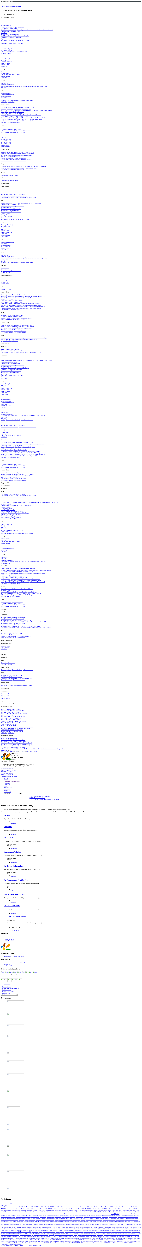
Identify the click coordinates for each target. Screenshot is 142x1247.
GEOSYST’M (77, 1242)
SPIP (134, 1224)
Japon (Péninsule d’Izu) (47, 1239)
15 (116, 1235)
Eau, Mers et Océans (6, 113)
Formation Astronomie (6, 619)
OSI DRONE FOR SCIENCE (9, 727)
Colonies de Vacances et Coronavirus (63, 1211)
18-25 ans (3, 143)
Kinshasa (3, 698)
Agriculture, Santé (5, 122)
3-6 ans (35, 1232)
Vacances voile (25, 1230)
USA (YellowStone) (4, 1239)
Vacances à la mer (132, 1225)
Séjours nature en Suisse (30, 1224)
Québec (117, 1221)
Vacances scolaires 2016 (130, 1228)
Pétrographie (6, 1221)
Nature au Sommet (47, 1218)
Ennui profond (48, 1213)
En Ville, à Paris (22, 1239)
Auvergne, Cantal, (5, 363)
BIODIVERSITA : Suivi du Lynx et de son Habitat (126, 1239)
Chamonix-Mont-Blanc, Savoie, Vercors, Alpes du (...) (15, 502)
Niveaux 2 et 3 (104, 1218)
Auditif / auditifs (51, 1210)
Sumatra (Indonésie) (21, 1225)
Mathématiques (23, 1238)
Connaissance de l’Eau (6, 740)
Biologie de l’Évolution (119, 1236)
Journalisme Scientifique (7, 161)
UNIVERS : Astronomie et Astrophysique (130, 1230)
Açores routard (74, 1206)
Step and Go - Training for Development (30, 1245)
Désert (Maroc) (55, 1238)
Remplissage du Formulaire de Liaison (14, 956)
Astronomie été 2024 (31, 1210)
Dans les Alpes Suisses (6, 194)
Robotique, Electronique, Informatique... (11, 119)
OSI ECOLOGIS (5, 725)
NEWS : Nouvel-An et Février (37, 798)
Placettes (18, 1221)
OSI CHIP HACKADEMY (8, 728)
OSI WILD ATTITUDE (7, 731)
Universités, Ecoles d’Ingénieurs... (9, 595)
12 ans (51, 1238)
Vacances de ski (93, 1227)
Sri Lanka (3, 96)
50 (96, 1238)
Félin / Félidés (108, 1213)
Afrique (99, 1206)
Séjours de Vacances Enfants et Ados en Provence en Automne (121, 1222)
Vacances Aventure (52, 1227)
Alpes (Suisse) (40, 1232)
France (135, 1213)
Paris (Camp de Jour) (39, 1242)
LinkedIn (15, 1233)
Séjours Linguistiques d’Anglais (19, 1224)
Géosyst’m (3, 1215)
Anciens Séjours (5, 180)
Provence (3, 25)
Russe (67, 1222)
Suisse (16, 1225)
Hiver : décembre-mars (6, 132)
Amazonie (129, 1206)
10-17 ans (10, 1235)
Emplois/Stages (61, 749)
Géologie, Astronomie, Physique (9, 297)
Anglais (3, 647)
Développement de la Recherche (7, 1213)
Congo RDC (89, 1211)
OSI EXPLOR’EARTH (7, 721)
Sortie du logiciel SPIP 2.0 (122, 1224)
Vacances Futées (121, 1227)
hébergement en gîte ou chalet (8, 155)
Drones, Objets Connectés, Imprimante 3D (12, 118)
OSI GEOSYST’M (6, 718)
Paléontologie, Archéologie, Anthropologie (12, 296)
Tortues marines (5, 738)
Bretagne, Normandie (6, 511)
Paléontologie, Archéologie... (8, 109)
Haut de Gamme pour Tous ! (48, 749)
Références (7, 964)
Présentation (7, 783)
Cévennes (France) (22, 1211)
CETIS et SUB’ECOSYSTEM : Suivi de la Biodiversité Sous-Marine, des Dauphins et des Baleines (78, 1241)
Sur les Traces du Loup (30, 1225)
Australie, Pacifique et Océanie (9, 533)
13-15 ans (3, 140)
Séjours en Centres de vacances (9, 152)
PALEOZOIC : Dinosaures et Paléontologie (52, 1233)
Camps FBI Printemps (5, 1211)
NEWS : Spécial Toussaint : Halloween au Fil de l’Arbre (44, 799)
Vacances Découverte (100, 1227)
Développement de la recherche (135, 1211)
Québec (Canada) (107, 1238)
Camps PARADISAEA (10, 940)
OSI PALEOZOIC (6, 719)
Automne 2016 (77, 1210)
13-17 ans (75, 1235)
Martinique (88, 1217)
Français (3, 646)
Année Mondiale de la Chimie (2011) (113, 1208)
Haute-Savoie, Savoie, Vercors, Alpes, (11, 203)
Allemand (103, 1206)
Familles (3, 146)
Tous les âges (95, 1225)
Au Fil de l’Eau (45, 1210)
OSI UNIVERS (5, 724)
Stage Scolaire (8, 1225)
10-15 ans (139, 1233)
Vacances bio (58, 1227)
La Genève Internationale (7, 51)
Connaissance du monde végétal (9, 746)
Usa (128, 1225)
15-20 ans (93, 1238)
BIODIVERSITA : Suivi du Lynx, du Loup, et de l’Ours (53, 1232)
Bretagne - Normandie (6, 27)
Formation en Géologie (7, 623)
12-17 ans (57, 1235)
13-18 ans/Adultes (85, 1235)
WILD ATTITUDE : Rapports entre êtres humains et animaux (64, 1239)
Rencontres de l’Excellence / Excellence (46, 1222)
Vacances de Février (86, 1227)
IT (30, 1239)
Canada (3, 73)
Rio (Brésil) (94, 1239)
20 (35, 1236)
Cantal (2, 282)
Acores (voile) (21, 1233)
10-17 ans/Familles (15, 1235)
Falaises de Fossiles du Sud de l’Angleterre (94, 1213)
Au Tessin (3, 53)
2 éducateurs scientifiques (26, 1232)
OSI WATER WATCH (6, 716)
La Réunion (18, 1217)
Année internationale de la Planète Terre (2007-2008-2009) (41, 1208)
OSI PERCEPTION (6, 709)
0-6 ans (115, 1230)
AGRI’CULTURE (71, 1242)
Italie (2, 229)
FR (121, 1230)
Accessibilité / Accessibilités (63, 1206)
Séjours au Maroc (98, 1222)
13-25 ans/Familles (107, 1235)
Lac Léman (4, 50)
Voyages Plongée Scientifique (76, 1230)
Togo (2, 87)
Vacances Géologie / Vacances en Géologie (132, 1227)
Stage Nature (3, 1225)
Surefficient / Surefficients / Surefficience (80, 1225)
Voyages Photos (4, 1205)
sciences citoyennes (82, 1222)
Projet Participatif (90, 1221)
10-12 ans (29, 1238)
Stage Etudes (138, 1224)
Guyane (11, 1215)
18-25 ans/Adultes (16, 1236)
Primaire (3, 590)
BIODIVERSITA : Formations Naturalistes (84, 1239)
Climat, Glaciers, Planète (7, 302)
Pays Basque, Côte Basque (8, 40)
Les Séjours (7, 784)
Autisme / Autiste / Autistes (63, 1210)
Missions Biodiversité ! (113, 1217)
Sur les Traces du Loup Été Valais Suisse (42, 1225)
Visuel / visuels (37, 1230)
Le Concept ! (7, 792)
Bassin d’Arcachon (6, 514)
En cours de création (41, 1213)
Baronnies (3, 280)
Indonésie (3, 93)
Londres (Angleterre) (51, 1217)
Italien (2, 649)
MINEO (106, 1217)
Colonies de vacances (51, 1211)
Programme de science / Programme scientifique (59, 1221)
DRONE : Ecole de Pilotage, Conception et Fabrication (110, 1241)
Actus (5, 786)
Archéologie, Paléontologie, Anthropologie (12, 573)
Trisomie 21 (108, 1225)
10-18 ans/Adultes (23, 1235)
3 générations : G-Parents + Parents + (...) (11, 352)
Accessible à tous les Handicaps (20, 749)
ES (128, 1238)
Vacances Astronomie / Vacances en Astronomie (22, 1227)
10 (135, 1233)
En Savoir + (14, 823)
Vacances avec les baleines (36, 1227)
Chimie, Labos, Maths (6, 112)
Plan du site (7, 984)
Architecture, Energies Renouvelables (10, 120)
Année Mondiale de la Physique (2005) (128, 1208)
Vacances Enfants (108, 1227)
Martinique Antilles (6, 209)
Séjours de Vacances (105, 1222)
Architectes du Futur (18, 1210)
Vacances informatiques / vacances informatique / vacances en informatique (25, 1228)
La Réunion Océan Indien (25, 1217)
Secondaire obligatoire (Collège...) (9, 592)
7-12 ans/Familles (75, 1233)
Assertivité (24, 1210)
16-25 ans (134, 1235)
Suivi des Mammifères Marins (8, 744)
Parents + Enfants (5, 349)
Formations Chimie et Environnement (10, 626)
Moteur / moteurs (21, 1218)
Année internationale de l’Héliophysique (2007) (62, 1208)
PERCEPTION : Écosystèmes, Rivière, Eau (73, 1232)
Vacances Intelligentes (58, 1228)
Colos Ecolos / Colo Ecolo (81, 1211)
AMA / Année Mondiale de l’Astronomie (119, 1206)
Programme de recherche (44, 1221)
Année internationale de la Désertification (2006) (20, 1208)
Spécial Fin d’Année (18, 1244)
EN (45, 1236)
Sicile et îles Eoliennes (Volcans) (129, 1233)
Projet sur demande (104, 1221)
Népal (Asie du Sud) (58, 1218)
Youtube (133, 1232)
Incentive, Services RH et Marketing (10, 339)
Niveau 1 (63, 1218)
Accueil (6, 779)
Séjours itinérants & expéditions (9, 153)
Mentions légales (8, 965)
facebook (119, 1230)
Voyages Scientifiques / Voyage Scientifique (91, 1230)
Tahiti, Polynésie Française (8, 36)
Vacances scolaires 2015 (121, 1228)
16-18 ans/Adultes (128, 1235)
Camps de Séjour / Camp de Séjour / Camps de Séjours (129, 1210)
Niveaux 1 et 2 (92, 1218)
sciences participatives (90, 1222)
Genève (3, 695)
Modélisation (120, 1217)
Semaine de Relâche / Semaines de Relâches (43, 1224)
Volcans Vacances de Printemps (46, 1230)
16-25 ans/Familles (8, 1236)
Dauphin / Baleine (112, 1211)
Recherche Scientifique (16, 1222)
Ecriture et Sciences (9, 1233)
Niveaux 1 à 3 (79, 1218)
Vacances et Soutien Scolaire (8, 159)
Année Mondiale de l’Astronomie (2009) (98, 1208)
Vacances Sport (7, 1230)
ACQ (87, 1206)
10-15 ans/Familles (4, 1235)
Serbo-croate (54, 1224)
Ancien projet (134, 1206)
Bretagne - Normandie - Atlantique (38, 1238)
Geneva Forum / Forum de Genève (10, 1245)
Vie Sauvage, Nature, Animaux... (9, 107)
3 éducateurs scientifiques (89, 1232)
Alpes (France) (108, 1206)
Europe (66, 1213)
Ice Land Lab (45, 1215)
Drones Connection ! (25, 1213)
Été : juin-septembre (6, 129)
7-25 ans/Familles (103, 1233)
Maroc (2, 83)
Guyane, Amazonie (6, 39)
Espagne (3, 63)
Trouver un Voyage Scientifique (12, 781)
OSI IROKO (4, 733)
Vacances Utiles (19, 1230)
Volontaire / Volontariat (57, 1230)
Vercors (3, 283)
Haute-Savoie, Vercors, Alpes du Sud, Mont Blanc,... (34, 1233)
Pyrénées (3, 41)
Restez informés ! (6, 749)
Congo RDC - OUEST (96, 1211)
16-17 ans (3, 142)
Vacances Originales (66, 1228)
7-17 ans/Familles (85, 1233)
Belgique (112, 1233)
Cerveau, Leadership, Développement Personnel (13, 570)
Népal (2, 97)
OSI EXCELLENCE (6, 730)
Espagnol (60, 1213)
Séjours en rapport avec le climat (7, 1224)
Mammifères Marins (79, 1217)
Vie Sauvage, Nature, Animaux (9, 295)
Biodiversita (106, 1210)
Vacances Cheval (72, 1227)
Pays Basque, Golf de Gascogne (103, 1236)
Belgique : (7, 773)
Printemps (37, 1221)
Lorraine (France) (58, 1217)
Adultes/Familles (94, 1206)
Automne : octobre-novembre (8, 130)
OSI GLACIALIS (5, 722)
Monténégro (4, 225)
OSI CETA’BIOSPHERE (7, 713)
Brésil (2, 77)
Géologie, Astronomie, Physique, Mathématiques (13, 110)
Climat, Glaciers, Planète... (7, 116)
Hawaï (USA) (26, 1215)
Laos (2, 99)
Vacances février (115, 1227)
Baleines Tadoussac (97, 1210)
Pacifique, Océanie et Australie (9, 100)
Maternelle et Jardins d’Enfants (9, 589)
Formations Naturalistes (7, 617)
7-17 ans (80, 1233)
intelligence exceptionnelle (101, 1215)
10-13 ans (3, 139)
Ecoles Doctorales (5, 596)
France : (7, 774)
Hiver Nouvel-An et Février (37, 1215)
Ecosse (2, 236)
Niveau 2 (67, 1218)
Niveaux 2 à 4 (98, 1218)
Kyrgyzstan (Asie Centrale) (43, 1235)
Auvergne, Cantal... (6, 31)
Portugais (29, 1221)
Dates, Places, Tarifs (39, 1239)
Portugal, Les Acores (6, 530)
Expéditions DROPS (82, 1213)
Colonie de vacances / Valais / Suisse (40, 1211)
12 (53, 1235)
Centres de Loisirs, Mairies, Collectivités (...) (12, 166)
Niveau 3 (71, 1218)
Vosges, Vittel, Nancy (6, 43)
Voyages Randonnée (4, 1206)
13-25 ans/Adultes (100, 1235)
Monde (124, 1217)
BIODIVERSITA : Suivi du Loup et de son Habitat (106, 1239)
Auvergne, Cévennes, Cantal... (9, 505)
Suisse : (6, 771)
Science (76, 1222)
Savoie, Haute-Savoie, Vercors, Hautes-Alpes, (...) (14, 360)
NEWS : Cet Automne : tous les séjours (40, 796)
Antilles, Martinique (6, 37)
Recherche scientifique (34, 1222)
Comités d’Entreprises (6, 169)
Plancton (21, 1221)
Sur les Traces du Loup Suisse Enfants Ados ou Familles (61, 1225)
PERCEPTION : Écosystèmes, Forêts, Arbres (52, 1242)
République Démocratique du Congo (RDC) (12, 86)
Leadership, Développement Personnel (11, 115)
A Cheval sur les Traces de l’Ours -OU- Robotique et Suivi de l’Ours (34, 1206)
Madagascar (4, 84)
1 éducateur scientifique (104, 1230)
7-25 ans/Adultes (96, 1233)
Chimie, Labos (4, 299)
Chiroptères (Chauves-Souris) (8, 743)
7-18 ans (91, 1233)
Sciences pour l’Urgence (7, 158)
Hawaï (22, 1215)
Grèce (2, 66)
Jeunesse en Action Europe (126, 1215)
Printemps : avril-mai (6, 127)
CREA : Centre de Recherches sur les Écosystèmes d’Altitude (92, 1242)
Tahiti (89, 1225)
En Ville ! (3, 563)
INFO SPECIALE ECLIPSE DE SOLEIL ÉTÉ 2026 (121, 1232)
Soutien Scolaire (5, 175)
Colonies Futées (73, 1211)
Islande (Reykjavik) (75, 1238)
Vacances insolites (50, 1228)
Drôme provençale (16, 1213)
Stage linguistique (64, 1242)
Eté (64, 1214)
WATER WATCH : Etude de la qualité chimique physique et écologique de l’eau (61, 1236)
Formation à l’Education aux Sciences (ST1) (12, 622)
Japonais (118, 1215)
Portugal (3, 58)
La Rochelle (32, 1217)
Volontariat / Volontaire (66, 1230)
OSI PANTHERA (5, 712)
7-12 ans (69, 1233)
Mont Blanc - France (130, 1217)
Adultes (3, 145)
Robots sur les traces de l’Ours (60, 1222)
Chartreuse (3, 216)
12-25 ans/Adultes (69, 1235)
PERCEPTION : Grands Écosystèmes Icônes (9, 1241)
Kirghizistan (4, 94)
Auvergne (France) (83, 1210)
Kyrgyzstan (13, 1217)
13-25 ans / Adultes (87, 1238)
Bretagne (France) (115, 1210)
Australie (56, 1210)
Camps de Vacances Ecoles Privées (10, 168)
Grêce (6, 1215)
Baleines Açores (90, 1210)
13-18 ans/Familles (92, 1235)
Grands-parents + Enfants (7, 350)
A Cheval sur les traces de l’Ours (15, 1206)
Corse (2, 33)
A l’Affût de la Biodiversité (52, 1206)
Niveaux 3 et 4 (110, 1218)
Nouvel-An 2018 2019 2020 (125, 1218)
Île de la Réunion (5, 34)
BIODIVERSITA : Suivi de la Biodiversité (104, 1232)
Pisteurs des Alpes (13, 1221)
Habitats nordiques (16, 1215)
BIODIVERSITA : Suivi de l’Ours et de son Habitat (113, 1242)
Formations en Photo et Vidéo (8, 620)
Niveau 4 (75, 1218)
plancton (25, 1221)
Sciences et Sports (5, 156)
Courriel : (7, 768)
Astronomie (29, 1235)
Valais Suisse (4, 693)
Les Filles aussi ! (34, 749)
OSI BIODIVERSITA (6, 711)
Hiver (30, 1215)
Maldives (3, 248)
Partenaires (7, 790)
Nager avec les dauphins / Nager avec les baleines (34, 1218)
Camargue (3, 215)
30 (26, 1238)
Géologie (139, 1213)
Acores (70, 1206)
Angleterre (3, 61)
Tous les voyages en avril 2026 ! (7, 1203)
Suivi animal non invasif (7, 741)
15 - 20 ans (119, 1235)
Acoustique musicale (82, 1206)
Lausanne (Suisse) (43, 1217)
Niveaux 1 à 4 (86, 1218)
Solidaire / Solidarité (112, 1224)
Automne (71, 1210)
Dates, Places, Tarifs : (9, 776)
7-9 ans (38, 1236)
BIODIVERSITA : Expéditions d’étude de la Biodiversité (48, 1241)
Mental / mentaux (94, 1217)
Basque (102, 1210)
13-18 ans (80, 1235)
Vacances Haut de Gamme (6, 1228)
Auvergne (113, 1235)
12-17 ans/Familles (62, 1235)
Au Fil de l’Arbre (38, 1210)
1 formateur (111, 1230)
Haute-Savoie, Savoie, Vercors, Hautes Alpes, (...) (14, 30)
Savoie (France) (72, 1222)
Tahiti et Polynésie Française (134, 1238)
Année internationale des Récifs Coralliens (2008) (80, 1208)
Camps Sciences (12, 1211)
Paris (2, 696)
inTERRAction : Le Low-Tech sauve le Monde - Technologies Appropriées (21, 1242)
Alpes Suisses (4, 48)
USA (2, 71)
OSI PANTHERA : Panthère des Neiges (27, 1236)
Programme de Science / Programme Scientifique (77, 1221)
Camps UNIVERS (9, 939)
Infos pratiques (8, 787)
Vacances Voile (31, 1230)
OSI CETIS (4, 715)
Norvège (3, 64)
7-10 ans (3, 137)
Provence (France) (112, 1221)
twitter (82, 1232)
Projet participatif (97, 1221)
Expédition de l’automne (73, 1213)
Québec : (8, 770)
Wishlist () (4, 750)
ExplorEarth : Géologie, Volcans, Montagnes (88, 1236)
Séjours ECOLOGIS (137, 1222)
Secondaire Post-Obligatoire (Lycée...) (10, 593)
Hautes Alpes (4, 663)
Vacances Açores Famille (8, 1227)
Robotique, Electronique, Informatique (11, 305)
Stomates (13, 1225)
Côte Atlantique (5, 28)
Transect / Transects (102, 1225)
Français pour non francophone (126, 1213)
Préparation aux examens (7, 624)
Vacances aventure (45, 1227)
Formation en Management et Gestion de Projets (13, 627)
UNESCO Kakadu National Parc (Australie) (119, 1225)
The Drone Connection (7, 747)
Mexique (3, 76)
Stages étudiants (5, 341)
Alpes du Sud (4, 510)
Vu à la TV (7, 789)
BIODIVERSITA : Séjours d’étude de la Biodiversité (27, 1241)
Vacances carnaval (65, 1227)
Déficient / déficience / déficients (122, 1211)
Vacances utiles (13, 1230)
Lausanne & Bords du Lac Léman (9, 197)
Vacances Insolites (43, 1228)
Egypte (2, 259)
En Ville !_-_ (4, 102)
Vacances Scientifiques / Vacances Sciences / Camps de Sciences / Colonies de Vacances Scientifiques (97, 1228)
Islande (2, 60)
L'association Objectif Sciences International (15, 963)
